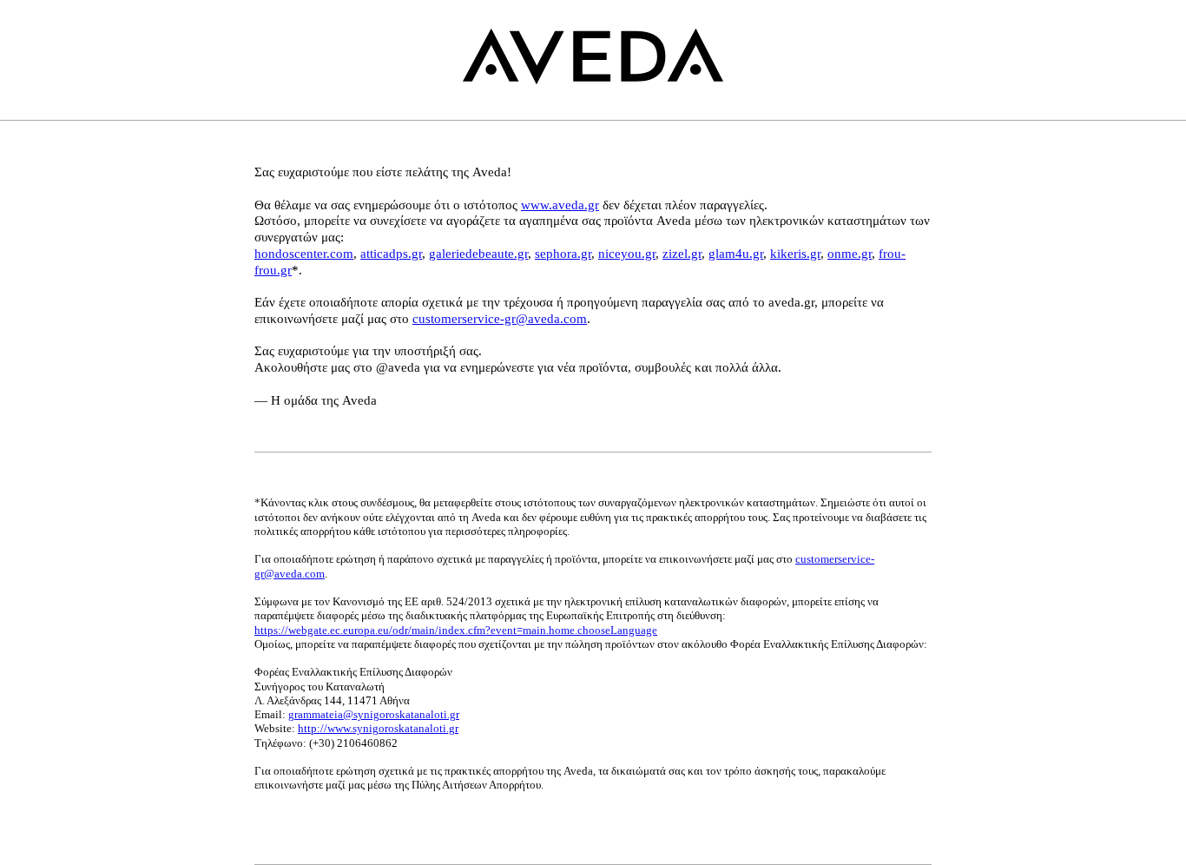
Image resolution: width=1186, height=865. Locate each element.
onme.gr (849, 254)
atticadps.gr (391, 254)
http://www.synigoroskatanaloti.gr (378, 728)
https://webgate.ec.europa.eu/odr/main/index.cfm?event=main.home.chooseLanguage (455, 630)
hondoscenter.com (303, 254)
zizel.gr (682, 254)
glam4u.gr (735, 254)
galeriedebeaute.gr (478, 254)
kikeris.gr (795, 254)
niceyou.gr (627, 254)
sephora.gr (563, 254)
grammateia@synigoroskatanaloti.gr (373, 714)
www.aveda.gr (560, 205)
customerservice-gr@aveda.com (499, 319)
